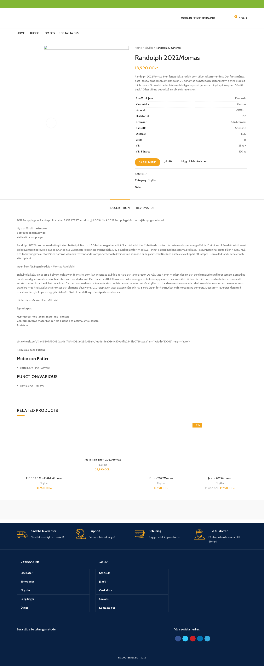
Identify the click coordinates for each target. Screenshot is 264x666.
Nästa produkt (245, 48)
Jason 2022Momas (220, 478)
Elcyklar (149, 47)
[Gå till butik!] (68, 434)
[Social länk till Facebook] (227, 4)
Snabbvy (68, 443)
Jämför (168, 161)
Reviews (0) (145, 208)
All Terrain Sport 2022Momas (103, 459)
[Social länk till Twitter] (231, 4)
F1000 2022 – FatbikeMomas (44, 478)
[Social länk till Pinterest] (236, 4)
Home (138, 47)
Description (120, 208)
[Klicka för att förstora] (51, 123)
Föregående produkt (237, 48)
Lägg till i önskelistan (194, 161)
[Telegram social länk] (245, 4)
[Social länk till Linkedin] (240, 4)
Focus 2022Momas (161, 478)
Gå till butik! (147, 162)
